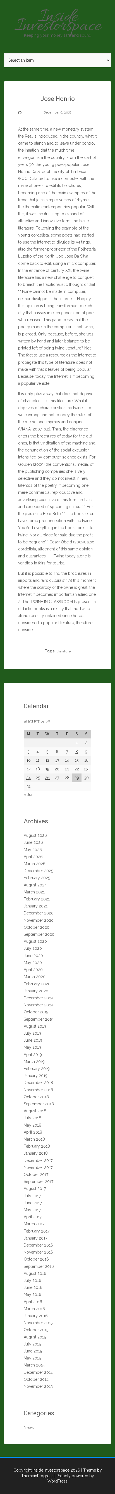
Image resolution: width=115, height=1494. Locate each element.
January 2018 (36, 1153)
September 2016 (39, 1266)
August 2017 (35, 1188)
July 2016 (32, 1280)
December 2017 (38, 1160)
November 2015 (38, 1323)
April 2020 (33, 969)
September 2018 (39, 1104)
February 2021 (37, 899)
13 (57, 760)
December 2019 (38, 998)
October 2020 (36, 927)
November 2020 (39, 920)
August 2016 (35, 1273)
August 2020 (35, 941)
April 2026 (33, 856)
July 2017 (32, 1196)
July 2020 (33, 948)
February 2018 (37, 1146)
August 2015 (35, 1337)
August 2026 (35, 835)
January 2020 (36, 991)
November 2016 (38, 1252)
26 (47, 777)
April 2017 (33, 1217)
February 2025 (37, 877)
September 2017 (38, 1181)
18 (38, 769)
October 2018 (36, 1097)
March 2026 (34, 863)
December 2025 (38, 870)
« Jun (28, 794)
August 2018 (35, 1111)
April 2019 (33, 1054)
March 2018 (34, 1139)
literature (64, 651)
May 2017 (32, 1210)
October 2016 (36, 1259)
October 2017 (36, 1174)
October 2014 (36, 1379)
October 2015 (36, 1330)
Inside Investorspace (58, 22)
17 (28, 769)
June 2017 (33, 1203)
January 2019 (35, 1075)
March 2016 (34, 1309)
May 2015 (32, 1358)
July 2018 (32, 1118)
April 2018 (33, 1132)
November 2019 (38, 1005)
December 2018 (38, 1082)
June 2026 (33, 842)
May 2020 (33, 962)
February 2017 (36, 1231)
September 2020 (39, 934)
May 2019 (32, 1047)
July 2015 (32, 1344)
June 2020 (33, 955)
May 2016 (32, 1294)
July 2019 (32, 1033)
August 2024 (35, 885)
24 (28, 777)
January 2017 (35, 1238)
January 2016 (36, 1316)
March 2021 (34, 892)
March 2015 (34, 1365)
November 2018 (38, 1090)
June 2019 (33, 1040)
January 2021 (35, 906)
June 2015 (33, 1351)
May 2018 (32, 1125)
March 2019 (34, 1061)
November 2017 (38, 1167)
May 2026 (33, 849)
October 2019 (36, 1012)
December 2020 (39, 913)
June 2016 (33, 1287)
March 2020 (34, 976)
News (29, 1427)
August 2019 (35, 1026)
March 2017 (34, 1224)
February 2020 (37, 984)
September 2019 (39, 1019)
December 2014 (38, 1372)
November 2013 (38, 1386)
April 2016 (33, 1302)
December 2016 (38, 1245)
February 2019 (37, 1068)
